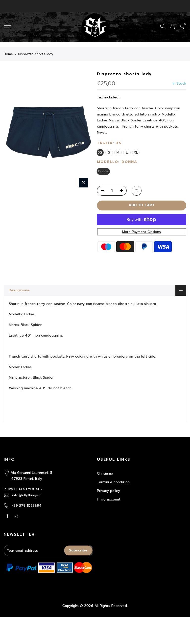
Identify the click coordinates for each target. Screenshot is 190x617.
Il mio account (108, 499)
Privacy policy (108, 490)
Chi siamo (105, 473)
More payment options (141, 231)
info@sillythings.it (26, 495)
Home (8, 54)
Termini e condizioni (113, 482)
